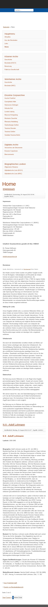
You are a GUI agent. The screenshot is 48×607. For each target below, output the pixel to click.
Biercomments (9, 154)
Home (7, 47)
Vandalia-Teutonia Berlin (12, 135)
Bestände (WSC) (10, 85)
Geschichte (8, 59)
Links (6, 43)
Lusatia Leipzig (9, 111)
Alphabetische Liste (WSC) (13, 173)
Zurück (8, 597)
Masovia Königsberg (11, 115)
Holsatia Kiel (9, 108)
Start (4, 597)
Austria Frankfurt (10, 98)
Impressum (9, 189)
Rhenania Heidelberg (11, 121)
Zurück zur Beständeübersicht (13, 587)
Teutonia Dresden (10, 128)
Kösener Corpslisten (11, 151)
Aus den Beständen (11, 40)
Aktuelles (8, 37)
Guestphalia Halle (10, 101)
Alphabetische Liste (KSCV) (14, 170)
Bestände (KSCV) (10, 63)
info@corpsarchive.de (10, 256)
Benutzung (8, 66)
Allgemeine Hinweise (11, 167)
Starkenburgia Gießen (12, 125)
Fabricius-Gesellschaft (12, 69)
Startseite (6, 27)
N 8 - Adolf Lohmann (14, 424)
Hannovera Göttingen (11, 105)
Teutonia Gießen (10, 131)
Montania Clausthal (11, 118)
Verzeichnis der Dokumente (13, 147)
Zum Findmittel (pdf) (10, 583)
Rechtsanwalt (27, 269)
